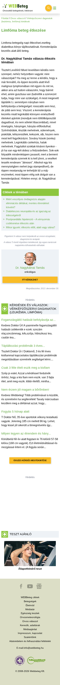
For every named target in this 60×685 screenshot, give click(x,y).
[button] (21, 588)
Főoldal (4, 18)
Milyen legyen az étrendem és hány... (26, 433)
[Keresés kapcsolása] (48, 8)
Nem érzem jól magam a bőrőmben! (25, 389)
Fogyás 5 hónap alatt (15, 411)
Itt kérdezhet (30, 280)
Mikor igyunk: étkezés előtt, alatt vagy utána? (30, 227)
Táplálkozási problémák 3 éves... (23, 345)
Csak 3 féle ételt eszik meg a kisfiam (25, 367)
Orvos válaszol (17, 18)
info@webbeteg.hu (34, 647)
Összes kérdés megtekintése (30, 460)
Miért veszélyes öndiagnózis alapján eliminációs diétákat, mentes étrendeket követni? (27, 203)
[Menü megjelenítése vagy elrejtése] (55, 8)
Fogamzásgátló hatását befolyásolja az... (28, 319)
